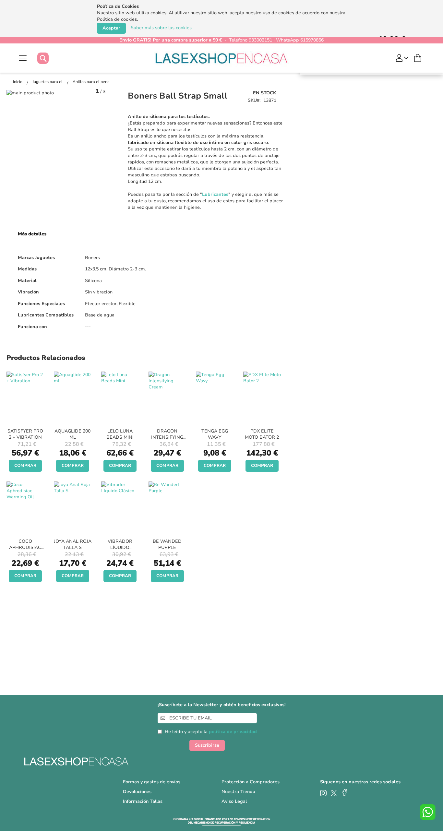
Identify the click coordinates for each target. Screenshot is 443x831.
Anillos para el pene (91, 81)
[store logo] (221, 58)
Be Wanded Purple (167, 544)
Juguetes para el (48, 81)
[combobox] (49, 58)
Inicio (18, 81)
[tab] (32, 234)
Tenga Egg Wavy (214, 434)
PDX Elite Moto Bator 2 (262, 434)
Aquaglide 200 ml (72, 434)
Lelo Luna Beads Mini (120, 434)
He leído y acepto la (211, 732)
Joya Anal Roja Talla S (72, 544)
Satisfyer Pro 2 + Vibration (25, 434)
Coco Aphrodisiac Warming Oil (25, 547)
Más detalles (32, 234)
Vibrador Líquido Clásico (120, 547)
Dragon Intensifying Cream (167, 437)
